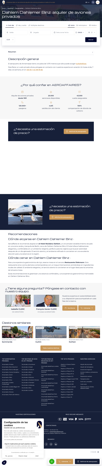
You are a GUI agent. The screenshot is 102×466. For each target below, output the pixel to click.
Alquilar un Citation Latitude (68, 386)
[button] (87, 461)
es (86, 2)
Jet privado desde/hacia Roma (49, 396)
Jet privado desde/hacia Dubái (49, 383)
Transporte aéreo (84, 379)
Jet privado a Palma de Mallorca (10, 394)
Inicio (4, 8)
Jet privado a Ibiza (26, 387)
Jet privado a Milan (7, 380)
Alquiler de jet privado (86, 364)
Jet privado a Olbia (7, 377)
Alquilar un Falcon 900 (67, 392)
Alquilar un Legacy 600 (67, 394)
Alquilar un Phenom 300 (67, 381)
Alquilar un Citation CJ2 (67, 376)
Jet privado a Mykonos (28, 377)
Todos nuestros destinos (51, 348)
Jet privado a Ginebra (7, 364)
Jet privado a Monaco (8, 392)
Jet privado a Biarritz (27, 372)
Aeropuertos (19, 8)
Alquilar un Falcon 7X (66, 397)
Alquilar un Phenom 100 (67, 368)
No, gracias (9, 456)
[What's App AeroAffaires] (51, 461)
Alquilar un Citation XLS (67, 389)
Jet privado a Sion (26, 374)
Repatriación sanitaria (86, 376)
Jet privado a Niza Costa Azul (10, 367)
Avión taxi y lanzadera (86, 381)
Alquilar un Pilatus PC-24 (67, 371)
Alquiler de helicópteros (86, 367)
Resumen (12, 52)
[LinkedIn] (55, 444)
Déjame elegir (23, 456)
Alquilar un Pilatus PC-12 (67, 373)
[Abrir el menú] (98, 2)
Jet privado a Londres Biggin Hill (11, 386)
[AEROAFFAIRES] (3, 2)
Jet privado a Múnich (7, 389)
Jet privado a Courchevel (28, 364)
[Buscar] (92, 2)
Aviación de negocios (86, 369)
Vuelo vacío (83, 384)
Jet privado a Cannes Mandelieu (10, 372)
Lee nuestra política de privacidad (13, 439)
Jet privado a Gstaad (27, 367)
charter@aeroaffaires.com (56, 431)
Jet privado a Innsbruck (28, 369)
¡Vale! (37, 456)
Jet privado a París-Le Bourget (10, 369)
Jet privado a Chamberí (28, 382)
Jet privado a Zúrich (7, 374)
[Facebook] (46, 444)
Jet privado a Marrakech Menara (30, 380)
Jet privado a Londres (27, 390)
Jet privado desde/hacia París (49, 394)
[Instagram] (51, 444)
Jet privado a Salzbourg (28, 385)
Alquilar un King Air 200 (67, 384)
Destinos (10, 8)
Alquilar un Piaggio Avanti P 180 (69, 379)
